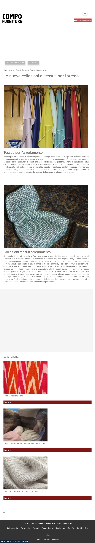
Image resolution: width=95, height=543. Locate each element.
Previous (5, 116)
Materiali (11, 70)
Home (5, 70)
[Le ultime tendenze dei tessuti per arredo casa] (47, 472)
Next (87, 116)
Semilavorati (60, 528)
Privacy (3, 541)
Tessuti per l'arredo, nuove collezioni (34, 70)
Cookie (9, 541)
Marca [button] (33, 63)
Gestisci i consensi (21, 541)
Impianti (47, 535)
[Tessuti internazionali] (47, 377)
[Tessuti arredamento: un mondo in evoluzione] (47, 424)
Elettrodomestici (12, 528)
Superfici (71, 528)
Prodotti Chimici (47, 528)
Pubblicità (55, 539)
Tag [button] (4, 512)
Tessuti (18, 70)
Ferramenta (25, 528)
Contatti (38, 539)
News (86, 528)
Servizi (79, 528)
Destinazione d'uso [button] (14, 63)
